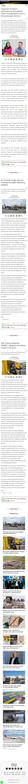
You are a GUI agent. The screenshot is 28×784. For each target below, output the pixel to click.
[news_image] (14, 523)
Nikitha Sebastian (6, 634)
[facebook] (6, 59)
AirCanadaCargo (5, 319)
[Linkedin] (14, 59)
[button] (14, 19)
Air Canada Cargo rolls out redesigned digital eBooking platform (13, 182)
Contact (23, 772)
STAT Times (5, 535)
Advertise (12, 772)
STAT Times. (17, 779)
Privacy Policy (7, 774)
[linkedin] (13, 769)
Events (23, 774)
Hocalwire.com (16, 782)
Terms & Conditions (16, 774)
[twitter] (8, 59)
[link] (21, 59)
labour (10, 492)
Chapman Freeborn (20, 107)
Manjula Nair (5, 650)
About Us (6, 772)
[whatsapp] (11, 59)
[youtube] (18, 769)
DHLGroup (4, 492)
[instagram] (15, 769)
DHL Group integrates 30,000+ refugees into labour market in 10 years (13, 345)
